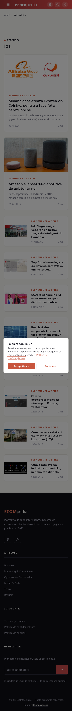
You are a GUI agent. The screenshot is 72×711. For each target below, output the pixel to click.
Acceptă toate (21, 366)
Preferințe (50, 366)
